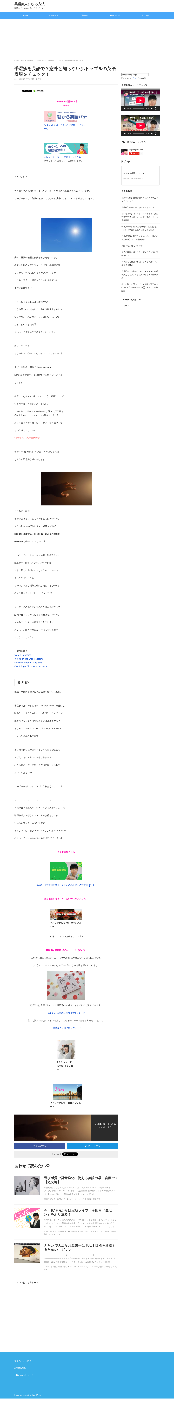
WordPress (36, 1395)
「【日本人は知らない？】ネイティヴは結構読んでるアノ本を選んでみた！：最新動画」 (139, 274)
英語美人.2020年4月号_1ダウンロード (66, 1013)
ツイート (125, 305)
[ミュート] (152, 108)
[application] (140, 100)
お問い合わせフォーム (24, 1375)
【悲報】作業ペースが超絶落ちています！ (139, 207)
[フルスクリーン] (156, 108)
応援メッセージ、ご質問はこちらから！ (63, 157)
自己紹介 (145, 15)
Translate (142, 78)
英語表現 (84, 15)
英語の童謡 (115, 15)
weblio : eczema (22, 655)
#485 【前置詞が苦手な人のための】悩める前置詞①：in (66, 885)
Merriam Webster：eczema (28, 662)
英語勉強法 (53, 15)
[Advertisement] (87, 38)
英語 (39, 79)
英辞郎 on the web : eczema (29, 659)
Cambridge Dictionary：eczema (30, 666)
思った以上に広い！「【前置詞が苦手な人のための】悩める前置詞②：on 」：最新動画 (139, 287)
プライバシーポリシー (24, 1361)
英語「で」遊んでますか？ (133, 246)
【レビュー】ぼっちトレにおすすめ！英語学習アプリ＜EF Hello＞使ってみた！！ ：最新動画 (140, 217)
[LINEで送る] (38, 90)
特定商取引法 (20, 1368)
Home (25, 15)
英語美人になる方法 (29, 4)
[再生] (124, 108)
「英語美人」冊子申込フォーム (66, 1028)
